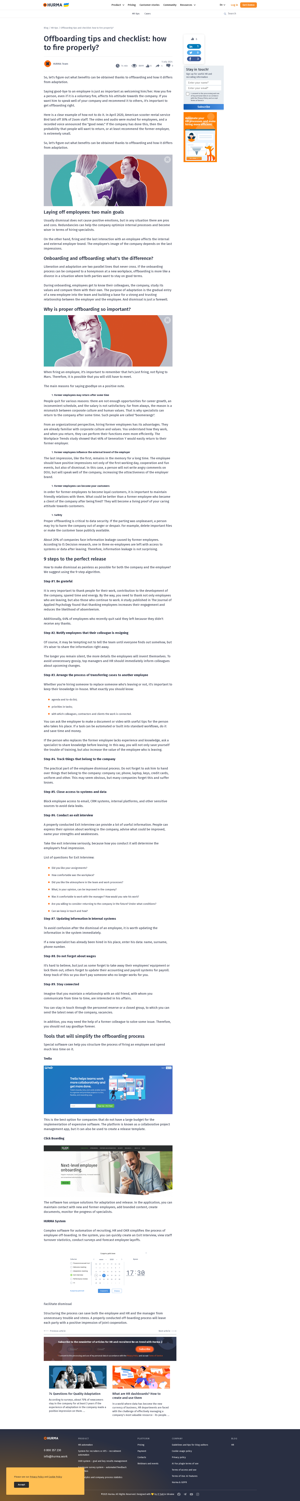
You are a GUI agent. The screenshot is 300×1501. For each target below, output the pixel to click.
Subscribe (144, 1349)
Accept (21, 1484)
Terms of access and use (184, 1470)
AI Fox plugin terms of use (185, 1463)
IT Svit (161, 1494)
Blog (46, 28)
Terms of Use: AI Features (185, 1476)
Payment (142, 1451)
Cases (148, 13)
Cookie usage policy (182, 1451)
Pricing (141, 1445)
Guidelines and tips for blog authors (190, 1445)
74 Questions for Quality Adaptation (74, 1394)
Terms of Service (156, 1356)
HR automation (85, 1445)
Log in (234, 4)
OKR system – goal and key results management (102, 1461)
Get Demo (248, 4)
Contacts (142, 1457)
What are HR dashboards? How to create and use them (136, 1396)
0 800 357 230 (52, 1450)
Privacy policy (179, 1457)
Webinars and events (148, 1463)
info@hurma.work (56, 1456)
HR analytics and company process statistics (100, 1477)
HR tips (136, 13)
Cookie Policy (55, 1477)
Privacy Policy (132, 1356)
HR (232, 1445)
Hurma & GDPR (179, 1482)
